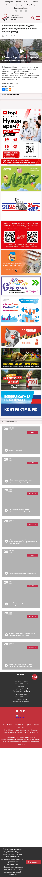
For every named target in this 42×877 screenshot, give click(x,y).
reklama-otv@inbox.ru (21, 702)
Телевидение (8, 2)
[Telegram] (6, 89)
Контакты (35, 2)
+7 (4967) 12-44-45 (21, 697)
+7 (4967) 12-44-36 (21, 684)
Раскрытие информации (14, 5)
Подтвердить (33, 862)
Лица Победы (31, 5)
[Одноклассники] (10, 89)
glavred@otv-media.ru (21, 691)
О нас (26, 2)
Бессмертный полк (21, 8)
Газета (18, 2)
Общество (33, 432)
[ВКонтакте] (3, 89)
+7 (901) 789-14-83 (21, 699)
